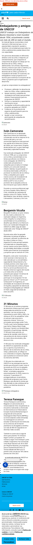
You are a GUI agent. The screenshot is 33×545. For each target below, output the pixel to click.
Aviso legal (16, 515)
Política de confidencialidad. (12, 533)
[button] (5, 464)
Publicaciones (6, 482)
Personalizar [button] (9, 542)
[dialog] (16, 528)
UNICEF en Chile (7, 477)
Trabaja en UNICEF (7, 494)
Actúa (3, 486)
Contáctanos (16, 513)
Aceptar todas (9, 539)
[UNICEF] (13, 12)
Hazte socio (10, 4)
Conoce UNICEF (7, 492)
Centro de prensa (7, 496)
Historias (4, 484)
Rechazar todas (24, 539)
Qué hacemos (6, 480)
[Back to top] (13, 460)
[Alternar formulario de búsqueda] (8, 18)
